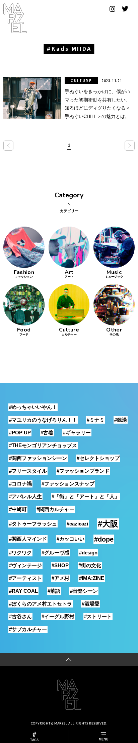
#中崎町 (18, 509)
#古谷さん (20, 616)
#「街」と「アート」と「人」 (86, 496)
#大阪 (108, 523)
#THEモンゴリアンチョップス (43, 445)
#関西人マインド (28, 539)
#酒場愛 (90, 604)
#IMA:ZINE (91, 578)
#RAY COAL (23, 591)
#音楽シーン (84, 591)
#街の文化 (89, 565)
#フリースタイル (28, 471)
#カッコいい (70, 539)
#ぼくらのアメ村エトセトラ (40, 604)
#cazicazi (77, 523)
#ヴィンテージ (25, 565)
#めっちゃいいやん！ (33, 407)
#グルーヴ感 (55, 552)
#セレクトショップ (98, 458)
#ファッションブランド (83, 471)
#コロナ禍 (20, 483)
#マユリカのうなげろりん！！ (43, 420)
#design (88, 552)
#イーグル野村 (58, 616)
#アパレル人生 (25, 496)
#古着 (47, 432)
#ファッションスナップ (68, 483)
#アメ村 (60, 578)
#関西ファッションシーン (38, 458)
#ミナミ (96, 420)
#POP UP (20, 432)
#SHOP (60, 565)
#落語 (54, 591)
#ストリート (98, 616)
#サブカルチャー (28, 629)
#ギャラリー (77, 432)
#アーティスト (25, 578)
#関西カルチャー (55, 509)
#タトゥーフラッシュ (33, 523)
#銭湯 (120, 420)
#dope (104, 539)
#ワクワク (20, 552)
